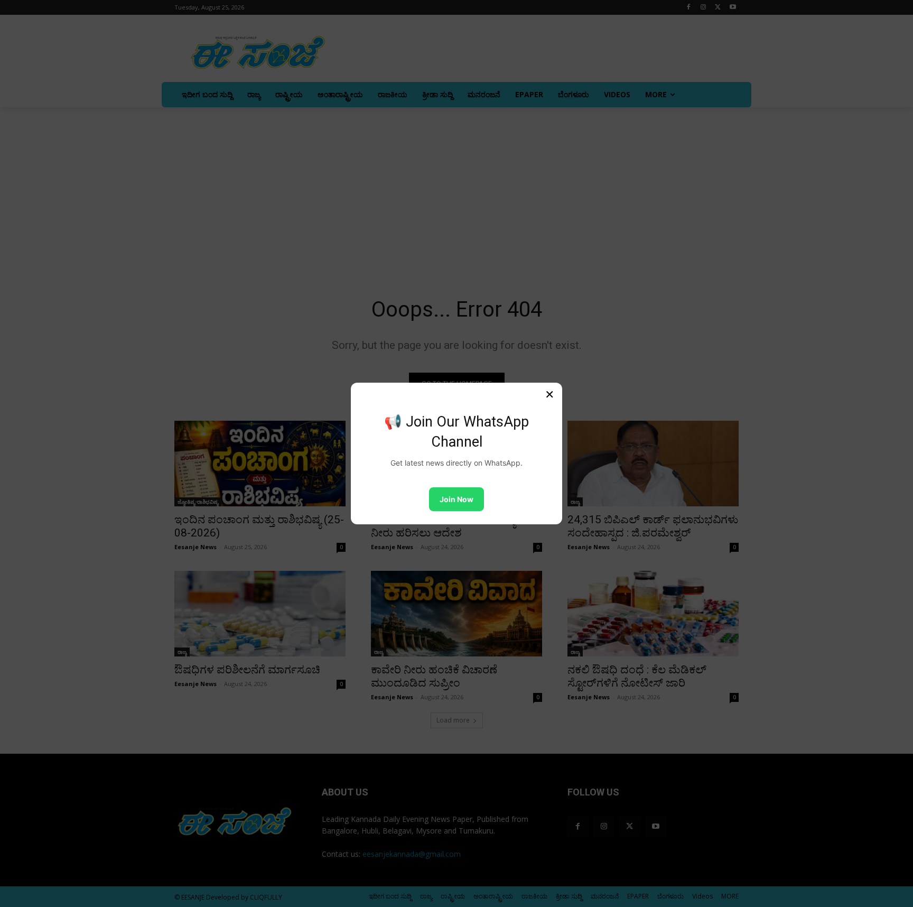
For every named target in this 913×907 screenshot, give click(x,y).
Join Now (456, 499)
